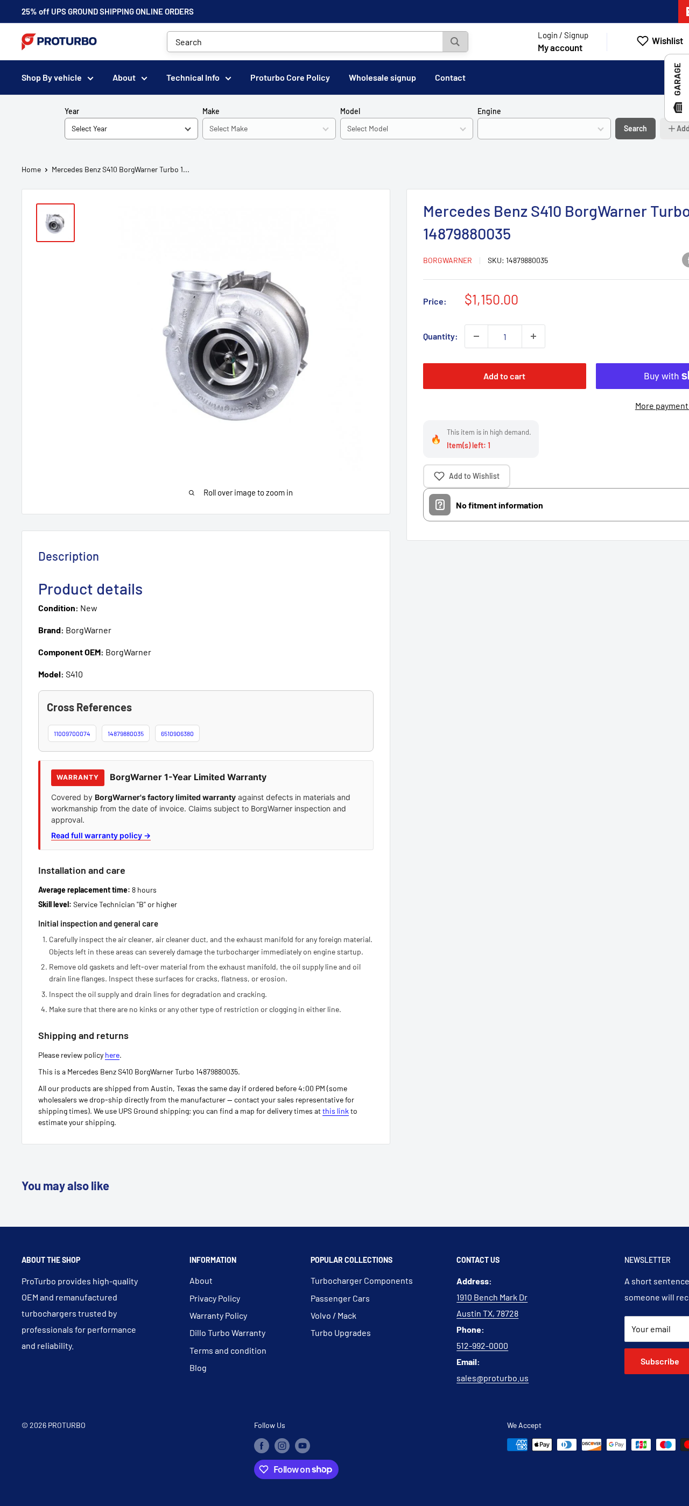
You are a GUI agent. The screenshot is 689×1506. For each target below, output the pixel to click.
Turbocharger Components (362, 1280)
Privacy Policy (214, 1298)
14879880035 (126, 733)
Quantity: (440, 336)
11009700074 (72, 733)
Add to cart (504, 376)
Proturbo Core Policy (290, 77)
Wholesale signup (382, 77)
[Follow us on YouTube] (302, 1445)
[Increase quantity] (533, 336)
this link (335, 1110)
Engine (489, 111)
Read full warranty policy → (101, 835)
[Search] (455, 42)
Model (350, 111)
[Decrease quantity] (476, 336)
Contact (450, 77)
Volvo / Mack (333, 1315)
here (112, 1054)
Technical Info (193, 77)
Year (72, 111)
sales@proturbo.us (492, 1378)
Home (31, 169)
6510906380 (177, 733)
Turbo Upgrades (341, 1332)
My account (560, 47)
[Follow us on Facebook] (261, 1445)
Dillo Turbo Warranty (227, 1332)
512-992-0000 (482, 1345)
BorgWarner (447, 260)
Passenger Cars (340, 1298)
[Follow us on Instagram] (282, 1445)
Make (211, 111)
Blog (198, 1367)
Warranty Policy (218, 1315)
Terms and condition (227, 1350)
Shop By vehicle (52, 77)
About (124, 77)
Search (635, 128)
